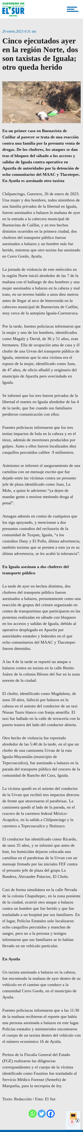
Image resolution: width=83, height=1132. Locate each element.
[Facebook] (51, 1114)
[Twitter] (42, 1114)
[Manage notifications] (72, 1122)
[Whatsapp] (33, 1114)
